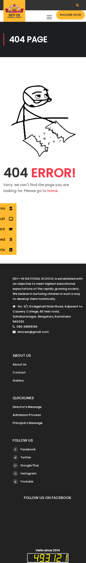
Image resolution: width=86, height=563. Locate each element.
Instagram (28, 473)
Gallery (18, 380)
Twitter (25, 457)
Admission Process (27, 415)
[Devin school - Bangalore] (14, 12)
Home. (52, 190)
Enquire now (70, 15)
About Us (19, 364)
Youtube (26, 481)
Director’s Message (27, 407)
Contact (19, 372)
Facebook (28, 449)
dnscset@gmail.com (33, 332)
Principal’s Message (27, 423)
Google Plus (29, 465)
